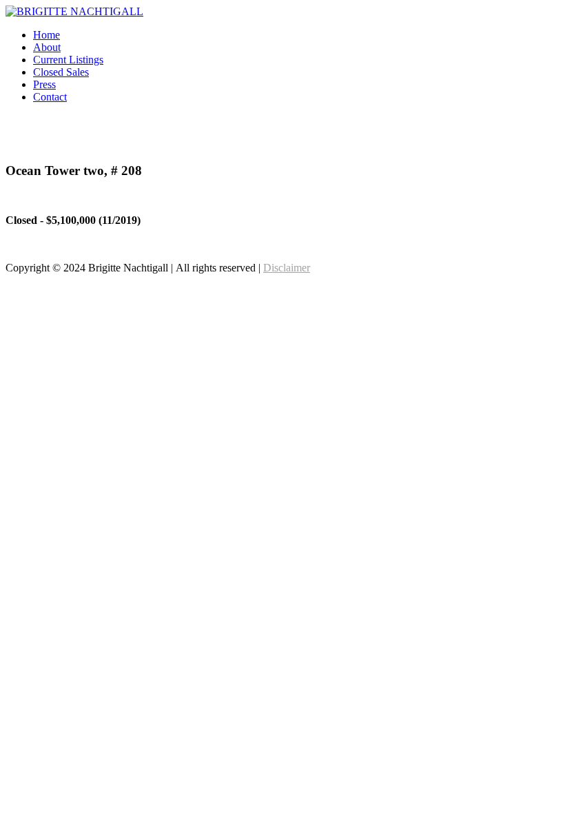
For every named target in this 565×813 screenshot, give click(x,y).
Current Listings (68, 59)
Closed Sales (61, 72)
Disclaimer (286, 268)
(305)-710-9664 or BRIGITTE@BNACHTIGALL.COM (430, 144)
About (47, 47)
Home (46, 35)
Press (44, 84)
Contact (50, 97)
